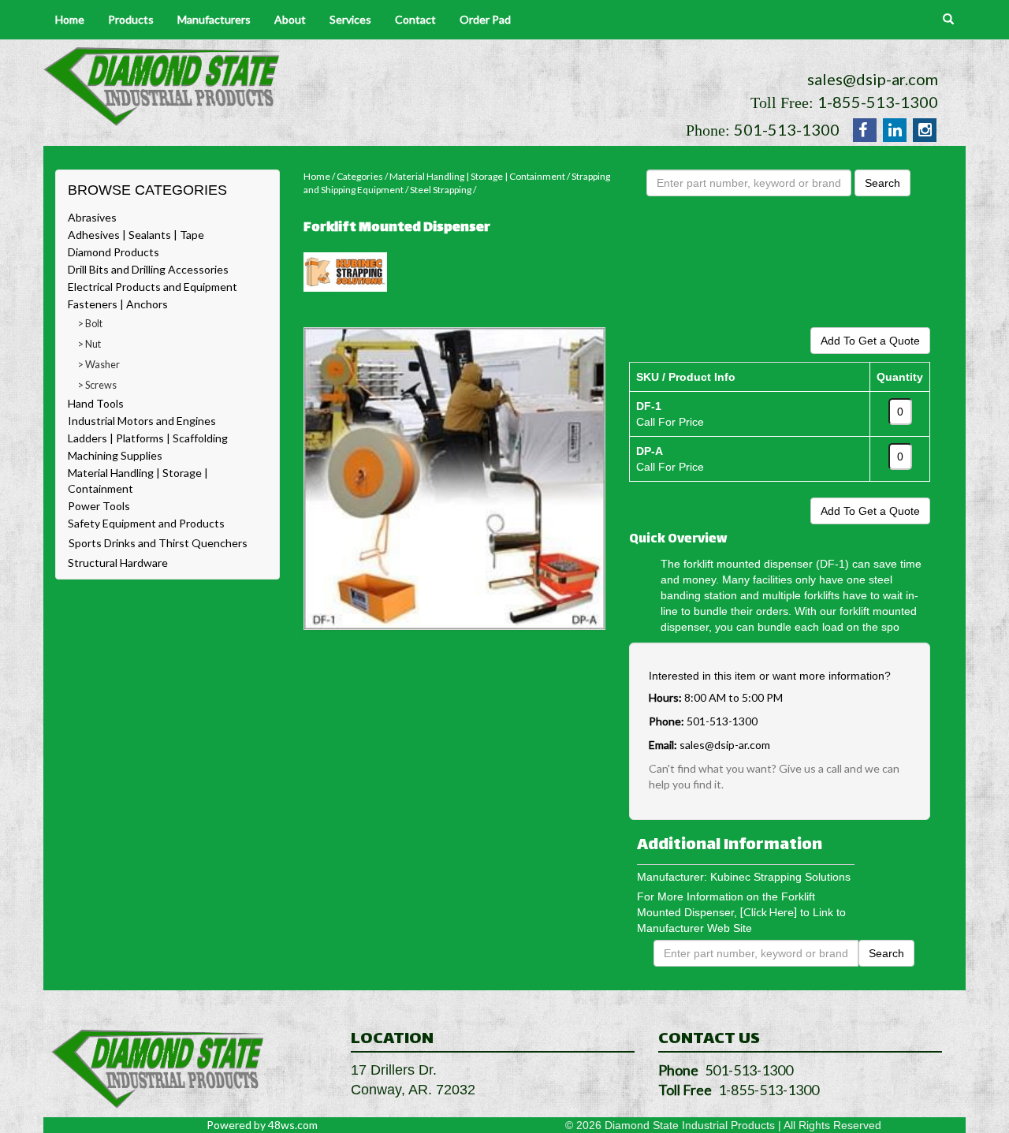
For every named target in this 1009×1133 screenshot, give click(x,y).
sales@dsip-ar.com (872, 78)
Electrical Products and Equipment (152, 286)
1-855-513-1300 (877, 101)
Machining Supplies (115, 455)
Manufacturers (214, 19)
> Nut (89, 344)
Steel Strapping (440, 190)
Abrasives (92, 217)
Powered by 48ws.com (262, 1124)
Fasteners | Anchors (118, 304)
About (290, 19)
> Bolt (90, 324)
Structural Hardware (118, 562)
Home (69, 19)
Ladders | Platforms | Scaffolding (148, 438)
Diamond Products (113, 252)
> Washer (99, 365)
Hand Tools (96, 403)
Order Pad (485, 19)
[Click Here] (768, 912)
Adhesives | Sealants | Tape (136, 234)
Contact (415, 19)
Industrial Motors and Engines (142, 420)
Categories (360, 176)
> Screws (97, 385)
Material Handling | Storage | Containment (477, 176)
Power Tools (99, 505)
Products (131, 19)
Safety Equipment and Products (146, 523)
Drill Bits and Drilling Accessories (148, 269)
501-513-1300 (787, 129)
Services (350, 19)
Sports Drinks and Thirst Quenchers (158, 543)
